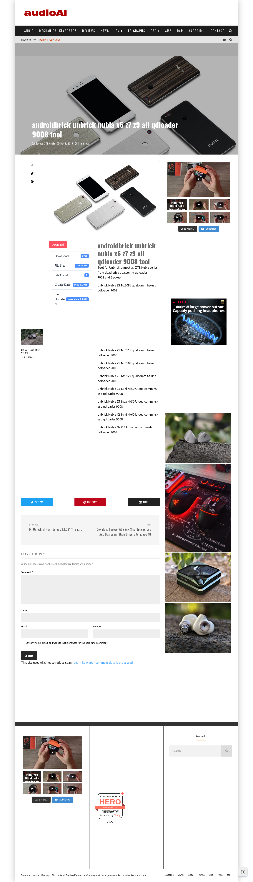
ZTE (228, 875)
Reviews (88, 31)
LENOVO (201, 875)
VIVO (221, 875)
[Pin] (32, 181)
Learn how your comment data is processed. (103, 662)
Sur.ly (117, 815)
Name (24, 610)
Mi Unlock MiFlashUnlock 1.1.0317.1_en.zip (55, 527)
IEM (117, 31)
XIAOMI (181, 875)
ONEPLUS (169, 875)
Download (58, 244)
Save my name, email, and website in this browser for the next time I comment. (67, 643)
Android (195, 31)
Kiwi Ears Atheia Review (53, 39)
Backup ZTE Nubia (45, 143)
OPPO (191, 875)
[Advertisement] (164, 12)
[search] (226, 751)
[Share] (32, 165)
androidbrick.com (110, 807)
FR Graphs (136, 31)
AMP (168, 31)
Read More (29, 357)
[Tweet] (32, 173)
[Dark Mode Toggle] (242, 871)
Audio (29, 31)
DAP (180, 31)
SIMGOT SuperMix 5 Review (31, 351)
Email (24, 626)
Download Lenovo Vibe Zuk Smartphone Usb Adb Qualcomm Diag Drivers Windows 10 (123, 529)
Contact (217, 31)
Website (97, 626)
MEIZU (211, 875)
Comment (27, 572)
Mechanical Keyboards (58, 31)
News (105, 31)
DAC (154, 31)
